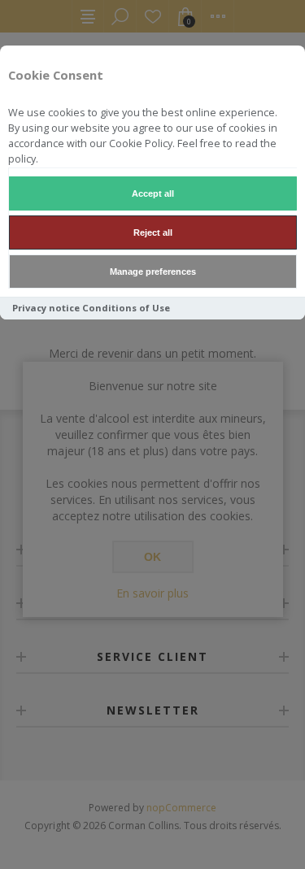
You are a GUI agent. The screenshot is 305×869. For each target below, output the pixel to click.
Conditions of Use (126, 308)
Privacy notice (46, 308)
